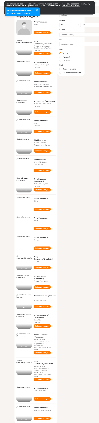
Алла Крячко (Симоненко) (44, 101)
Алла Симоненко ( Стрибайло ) (41, 316)
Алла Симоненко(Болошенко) (43, 362)
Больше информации (71, 6)
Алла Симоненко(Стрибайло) (43, 258)
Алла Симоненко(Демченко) (43, 42)
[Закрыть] (37, 10)
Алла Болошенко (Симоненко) (41, 336)
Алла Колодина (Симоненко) (40, 277)
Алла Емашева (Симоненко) (40, 180)
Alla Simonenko (40, 140)
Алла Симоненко (41, 22)
